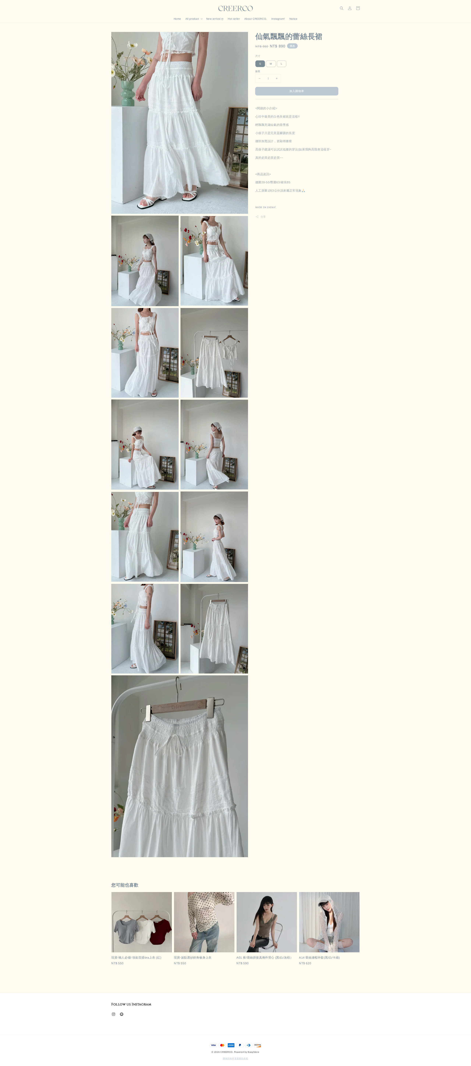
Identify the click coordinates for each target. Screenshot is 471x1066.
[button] (342, 8)
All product (192, 18)
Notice (293, 18)
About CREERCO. (255, 18)
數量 (257, 71)
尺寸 (257, 56)
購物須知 (227, 1058)
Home (177, 18)
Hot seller (234, 18)
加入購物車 (296, 91)
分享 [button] (263, 216)
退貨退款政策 (241, 1058)
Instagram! (278, 18)
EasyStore (253, 1052)
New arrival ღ (215, 18)
